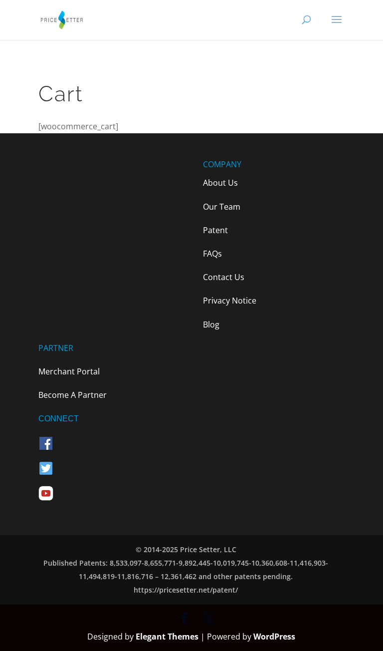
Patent (215, 230)
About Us (220, 182)
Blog (211, 324)
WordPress (274, 636)
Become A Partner (72, 394)
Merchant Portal (69, 371)
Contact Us (223, 277)
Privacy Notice (229, 300)
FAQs (212, 253)
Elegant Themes (167, 636)
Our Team (221, 206)
